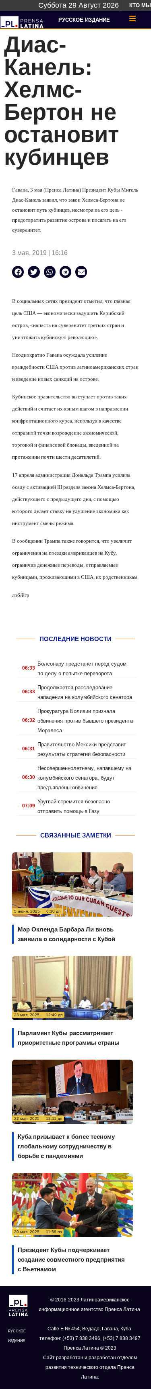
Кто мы (140, 5)
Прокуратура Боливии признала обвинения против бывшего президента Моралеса (85, 720)
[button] (18, 272)
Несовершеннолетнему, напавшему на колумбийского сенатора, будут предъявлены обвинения (84, 778)
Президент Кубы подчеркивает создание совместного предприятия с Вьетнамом (71, 1259)
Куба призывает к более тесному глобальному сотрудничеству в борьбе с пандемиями (66, 1146)
